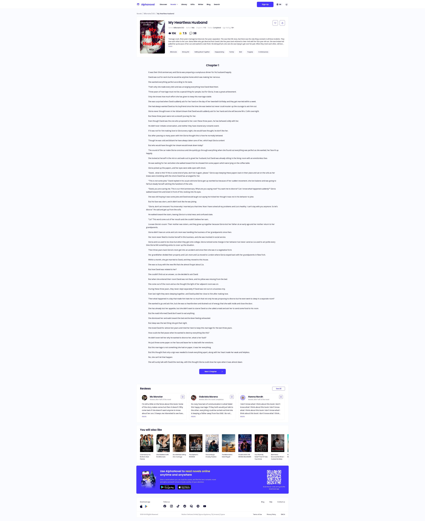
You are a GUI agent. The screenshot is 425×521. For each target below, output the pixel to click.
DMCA (283, 514)
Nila (193, 28)
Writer (200, 4)
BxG (240, 52)
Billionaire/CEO (149, 14)
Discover (163, 4)
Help (270, 502)
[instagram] (171, 506)
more (170, 46)
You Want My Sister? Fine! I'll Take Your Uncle (261, 457)
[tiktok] (178, 506)
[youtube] (204, 506)
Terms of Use (257, 514)
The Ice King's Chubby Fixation (211, 456)
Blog (208, 4)
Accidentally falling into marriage (179, 456)
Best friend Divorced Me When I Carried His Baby (277, 457)
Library (184, 4)
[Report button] (183, 397)
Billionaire (173, 52)
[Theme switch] (287, 4)
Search (217, 4)
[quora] (191, 506)
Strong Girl (185, 52)
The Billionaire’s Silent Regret (227, 456)
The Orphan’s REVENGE (193, 456)
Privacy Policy (271, 514)
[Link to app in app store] (141, 506)
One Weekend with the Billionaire (162, 456)
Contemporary (263, 52)
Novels (139, 14)
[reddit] (184, 506)
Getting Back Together (202, 52)
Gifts (192, 4)
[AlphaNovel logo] (145, 4)
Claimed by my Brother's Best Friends (145, 457)
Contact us (281, 502)
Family (231, 52)
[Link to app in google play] (146, 506)
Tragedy (250, 52)
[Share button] (282, 23)
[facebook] (164, 506)
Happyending (219, 52)
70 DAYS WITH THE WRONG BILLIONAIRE (244, 456)
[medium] (198, 506)
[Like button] (275, 23)
